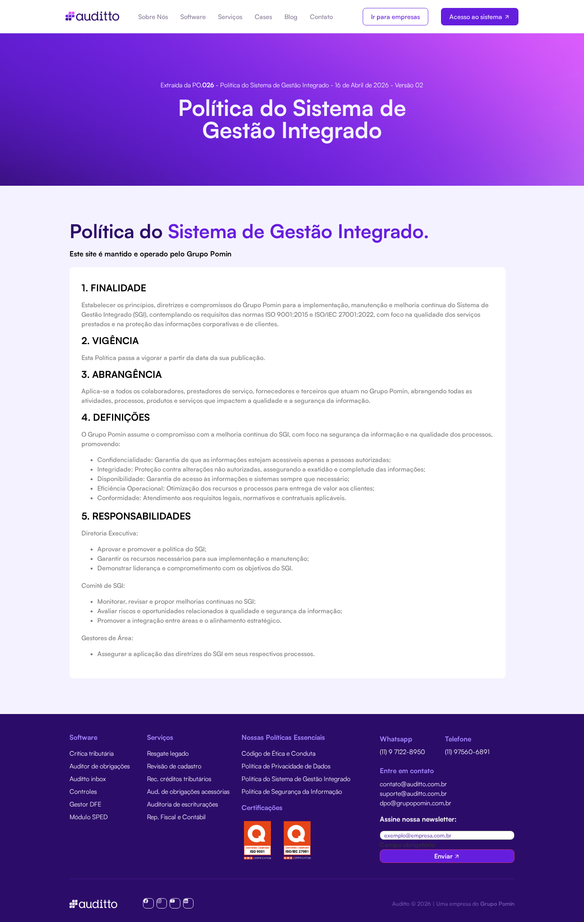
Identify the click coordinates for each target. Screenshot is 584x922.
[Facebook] (148, 903)
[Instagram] (162, 903)
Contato (321, 17)
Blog (291, 17)
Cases (263, 17)
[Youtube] (175, 903)
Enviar (443, 856)
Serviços (230, 17)
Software (193, 17)
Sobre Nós (153, 17)
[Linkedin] (188, 903)
